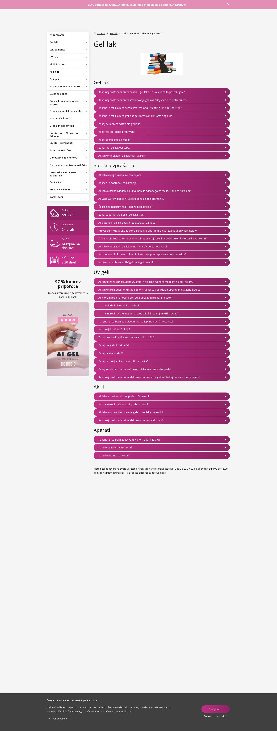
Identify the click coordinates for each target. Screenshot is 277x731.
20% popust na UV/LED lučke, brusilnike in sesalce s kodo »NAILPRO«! (137, 4)
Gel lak (114, 33)
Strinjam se (215, 708)
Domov (101, 33)
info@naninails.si (115, 472)
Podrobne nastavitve (215, 716)
